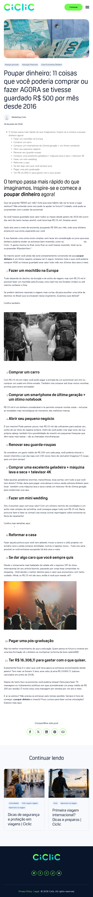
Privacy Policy (25, 891)
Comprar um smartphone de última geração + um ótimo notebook (47, 145)
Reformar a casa (21, 162)
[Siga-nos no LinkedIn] (33, 873)
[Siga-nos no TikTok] (52, 873)
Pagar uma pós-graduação (27, 169)
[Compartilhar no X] (38, 731)
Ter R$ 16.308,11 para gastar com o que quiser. (37, 172)
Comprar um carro (23, 142)
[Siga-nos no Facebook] (40, 873)
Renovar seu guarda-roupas (27, 152)
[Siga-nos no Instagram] (46, 873)
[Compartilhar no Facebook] (30, 731)
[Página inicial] (22, 7)
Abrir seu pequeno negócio (27, 149)
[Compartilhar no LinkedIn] (46, 731)
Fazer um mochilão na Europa (28, 138)
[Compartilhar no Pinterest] (54, 731)
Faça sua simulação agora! (46, 710)
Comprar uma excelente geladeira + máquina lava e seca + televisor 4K (49, 155)
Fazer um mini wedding (25, 159)
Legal (36, 891)
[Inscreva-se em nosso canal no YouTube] (59, 873)
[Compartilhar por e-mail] (63, 731)
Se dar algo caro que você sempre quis (33, 166)
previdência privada (73, 241)
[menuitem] (20, 866)
